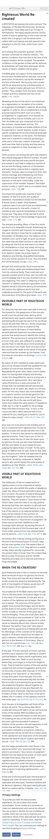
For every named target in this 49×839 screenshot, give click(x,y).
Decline (16, 834)
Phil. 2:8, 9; (30, 417)
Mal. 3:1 (24, 646)
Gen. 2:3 (26, 741)
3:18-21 (5, 358)
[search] (46, 3)
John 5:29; (23, 534)
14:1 (17, 468)
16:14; (9, 646)
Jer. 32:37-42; (23, 699)
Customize (27, 834)
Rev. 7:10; (31, 534)
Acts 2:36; (42, 355)
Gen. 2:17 (12, 219)
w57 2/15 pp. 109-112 (18, 8)
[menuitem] (3, 3)
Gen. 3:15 (42, 295)
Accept (6, 834)
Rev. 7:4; (11, 468)
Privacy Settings (28, 828)
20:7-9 (39, 534)
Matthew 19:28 (17, 547)
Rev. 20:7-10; (40, 788)
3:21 (14, 646)
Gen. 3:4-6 (33, 261)
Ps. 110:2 (31, 643)
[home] (3, 3)
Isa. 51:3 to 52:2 (36, 699)
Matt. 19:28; (32, 465)
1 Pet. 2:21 (39, 417)
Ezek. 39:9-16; (16, 741)
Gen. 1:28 (16, 189)
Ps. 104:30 (14, 96)
